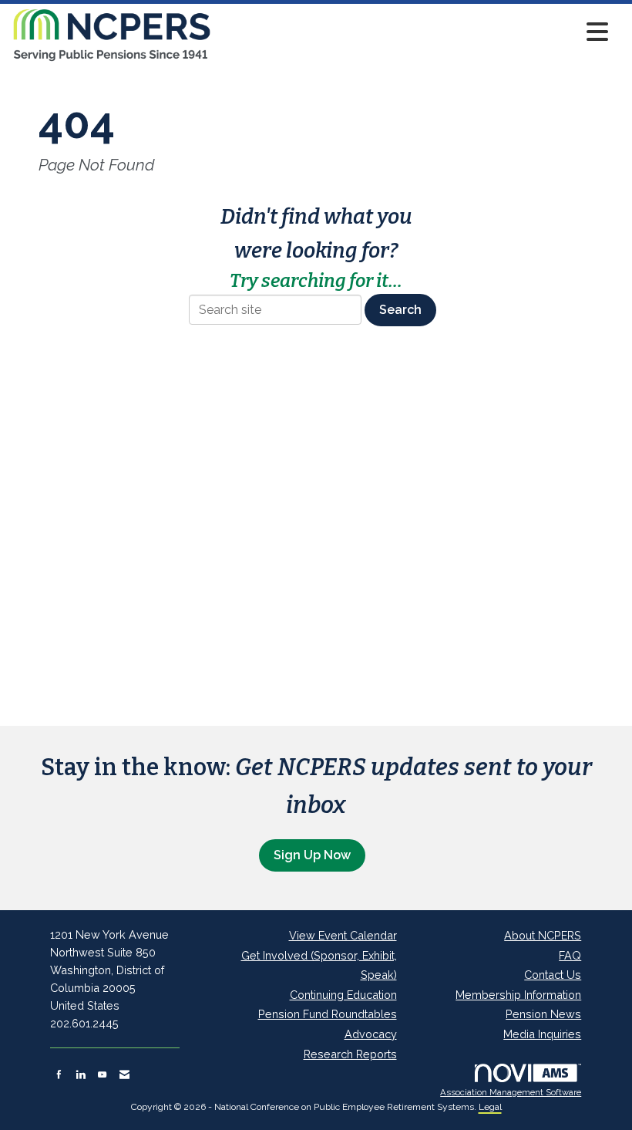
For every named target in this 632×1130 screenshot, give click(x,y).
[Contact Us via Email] (124, 1074)
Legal (490, 1106)
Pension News (543, 1013)
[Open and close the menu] (414, 32)
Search (400, 309)
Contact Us (552, 974)
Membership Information (518, 994)
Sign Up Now (312, 855)
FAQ (570, 955)
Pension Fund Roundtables (327, 1013)
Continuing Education (343, 994)
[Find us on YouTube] (102, 1074)
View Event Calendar (343, 935)
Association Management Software (510, 1092)
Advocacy (371, 1034)
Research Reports (350, 1054)
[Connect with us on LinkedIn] (80, 1074)
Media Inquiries (542, 1034)
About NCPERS (542, 935)
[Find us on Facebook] (59, 1074)
